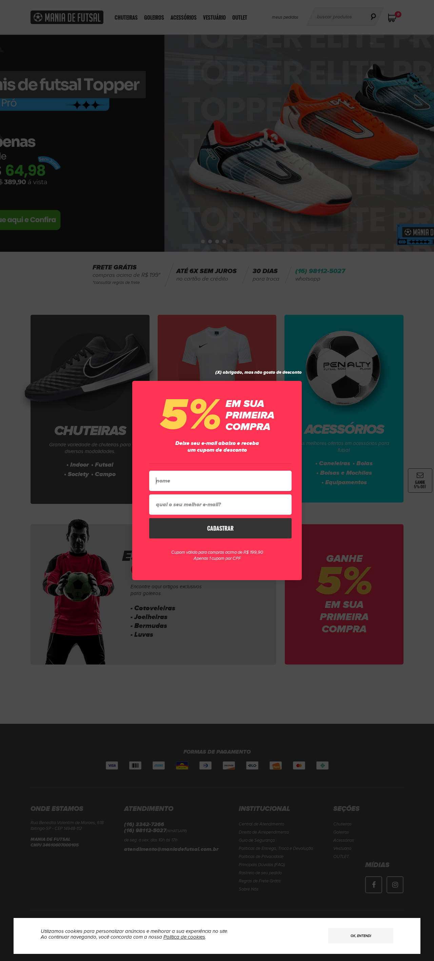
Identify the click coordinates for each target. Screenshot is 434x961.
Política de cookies (184, 937)
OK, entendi (361, 936)
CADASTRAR (220, 528)
